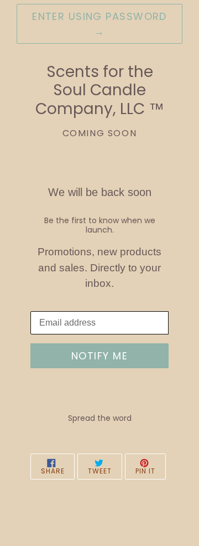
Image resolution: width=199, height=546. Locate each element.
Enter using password (99, 23)
